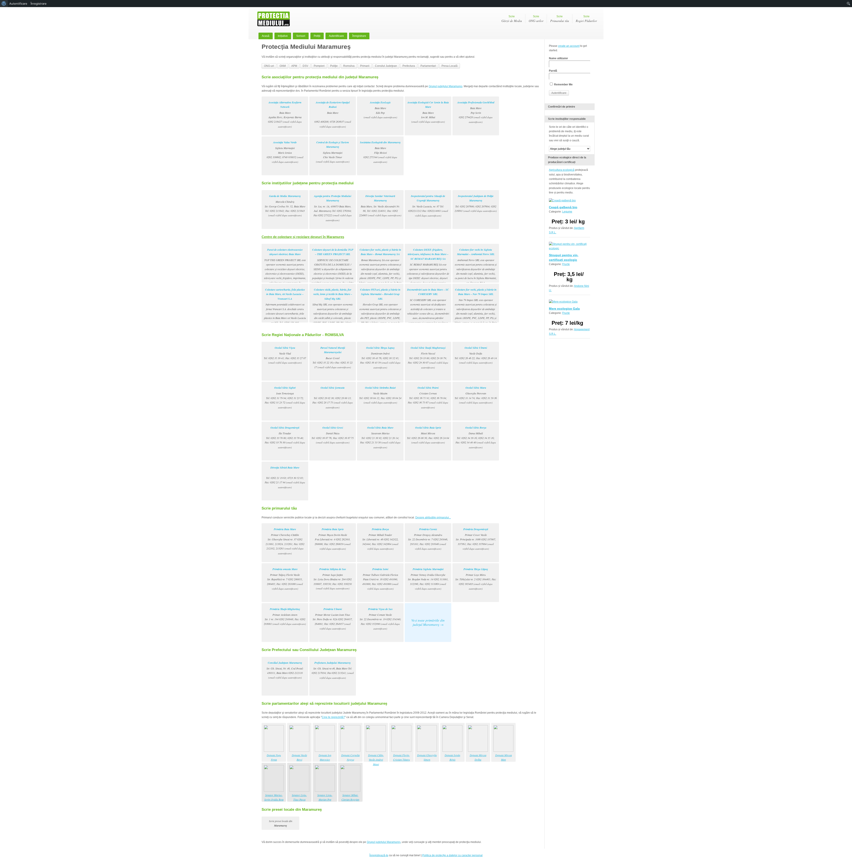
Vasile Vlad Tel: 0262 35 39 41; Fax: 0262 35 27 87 (285, 355)
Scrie (511, 19)
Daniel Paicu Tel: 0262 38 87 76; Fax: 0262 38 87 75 (333, 435)
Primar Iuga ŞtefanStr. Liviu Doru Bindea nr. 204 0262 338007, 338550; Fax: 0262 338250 (333, 578)
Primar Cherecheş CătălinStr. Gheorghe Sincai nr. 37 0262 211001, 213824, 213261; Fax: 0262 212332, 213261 (285, 541)
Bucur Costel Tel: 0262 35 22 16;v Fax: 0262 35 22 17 (333, 357)
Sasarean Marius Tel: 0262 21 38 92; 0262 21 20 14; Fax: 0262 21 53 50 (380, 437)
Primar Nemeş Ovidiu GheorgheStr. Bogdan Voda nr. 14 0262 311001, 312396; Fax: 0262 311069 (428, 578)
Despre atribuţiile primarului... (433, 517)
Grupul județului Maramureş (445, 86)
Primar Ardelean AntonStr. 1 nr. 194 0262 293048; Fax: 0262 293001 (285, 616)
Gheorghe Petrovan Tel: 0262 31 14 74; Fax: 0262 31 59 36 (476, 395)
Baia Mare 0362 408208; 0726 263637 (332, 114)
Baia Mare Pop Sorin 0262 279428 (475, 112)
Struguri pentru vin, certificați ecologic (563, 257)
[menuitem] (4, 3)
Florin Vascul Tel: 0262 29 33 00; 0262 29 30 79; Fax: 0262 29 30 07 (428, 357)
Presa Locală (450, 65)
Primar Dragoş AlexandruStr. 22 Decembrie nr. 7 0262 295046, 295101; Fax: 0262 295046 (428, 539)
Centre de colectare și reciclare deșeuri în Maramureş (303, 237)
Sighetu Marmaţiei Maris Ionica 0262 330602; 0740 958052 (285, 152)
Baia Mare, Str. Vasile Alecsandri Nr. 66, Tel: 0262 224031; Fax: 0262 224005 (380, 205)
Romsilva (349, 65)
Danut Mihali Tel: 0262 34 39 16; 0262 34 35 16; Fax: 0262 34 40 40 (476, 437)
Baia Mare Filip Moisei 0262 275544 (380, 152)
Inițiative (283, 35)
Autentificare (336, 35)
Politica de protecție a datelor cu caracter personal (452, 855)
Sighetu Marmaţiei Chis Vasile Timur (332, 151)
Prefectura (408, 65)
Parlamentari (428, 65)
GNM (283, 65)
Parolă (553, 70)
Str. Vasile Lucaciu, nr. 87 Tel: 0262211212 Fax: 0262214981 (428, 205)
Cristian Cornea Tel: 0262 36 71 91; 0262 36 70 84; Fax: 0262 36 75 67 (428, 397)
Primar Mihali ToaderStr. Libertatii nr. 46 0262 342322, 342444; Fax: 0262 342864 (380, 539)
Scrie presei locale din (280, 823)
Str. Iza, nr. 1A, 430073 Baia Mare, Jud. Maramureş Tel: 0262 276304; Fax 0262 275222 (333, 208)
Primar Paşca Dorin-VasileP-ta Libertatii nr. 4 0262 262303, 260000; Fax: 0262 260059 (333, 539)
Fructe (566, 264)
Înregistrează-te (378, 855)
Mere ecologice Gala (564, 308)
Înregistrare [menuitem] (39, 3)
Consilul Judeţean (386, 65)
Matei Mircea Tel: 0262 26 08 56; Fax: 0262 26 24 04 (428, 435)
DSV (305, 65)
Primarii (364, 65)
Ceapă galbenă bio (563, 207)
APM (294, 65)
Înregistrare (359, 35)
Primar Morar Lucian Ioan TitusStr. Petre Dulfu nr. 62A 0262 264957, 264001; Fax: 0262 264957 (333, 618)
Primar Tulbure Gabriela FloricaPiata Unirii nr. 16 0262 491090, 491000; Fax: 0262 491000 (380, 578)
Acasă (265, 35)
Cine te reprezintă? (333, 717)
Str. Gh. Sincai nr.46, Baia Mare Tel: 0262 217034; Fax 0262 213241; (333, 670)
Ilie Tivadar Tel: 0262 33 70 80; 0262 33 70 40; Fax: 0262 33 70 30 (285, 437)
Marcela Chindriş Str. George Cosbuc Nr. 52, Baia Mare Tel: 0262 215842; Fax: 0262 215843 (285, 205)
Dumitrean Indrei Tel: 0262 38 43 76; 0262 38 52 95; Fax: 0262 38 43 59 (380, 357)
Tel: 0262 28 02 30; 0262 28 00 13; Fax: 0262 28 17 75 (332, 397)
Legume (567, 211)
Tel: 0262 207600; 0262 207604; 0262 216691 (476, 203)
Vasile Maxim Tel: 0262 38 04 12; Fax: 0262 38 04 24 (380, 395)
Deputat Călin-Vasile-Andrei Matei (376, 759)
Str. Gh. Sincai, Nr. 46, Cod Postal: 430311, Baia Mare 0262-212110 (285, 670)
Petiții (317, 35)
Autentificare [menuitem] (18, 3)
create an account (569, 45)
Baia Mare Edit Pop (380, 109)
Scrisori (300, 35)
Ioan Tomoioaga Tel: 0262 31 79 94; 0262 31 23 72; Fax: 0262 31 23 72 (285, 397)
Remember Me (563, 84)
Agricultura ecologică (561, 169)
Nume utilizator (558, 58)
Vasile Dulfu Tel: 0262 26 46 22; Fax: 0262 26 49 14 (476, 355)
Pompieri (319, 65)
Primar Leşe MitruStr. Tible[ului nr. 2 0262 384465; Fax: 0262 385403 (475, 578)
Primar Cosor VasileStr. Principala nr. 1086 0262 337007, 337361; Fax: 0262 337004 (476, 539)
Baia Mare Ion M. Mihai (428, 112)
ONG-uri (269, 65)
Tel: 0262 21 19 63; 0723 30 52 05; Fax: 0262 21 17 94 (285, 477)
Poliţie (334, 65)
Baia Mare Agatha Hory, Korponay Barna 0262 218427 (285, 114)
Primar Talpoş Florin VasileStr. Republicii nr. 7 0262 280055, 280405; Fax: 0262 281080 (285, 578)
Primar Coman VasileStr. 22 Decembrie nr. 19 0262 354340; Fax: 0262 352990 (380, 618)
